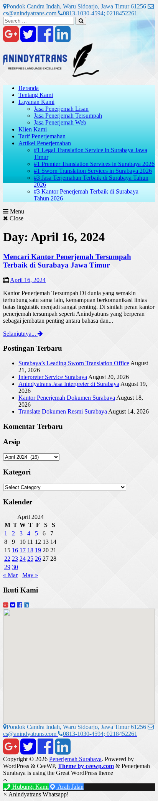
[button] (36, 794)
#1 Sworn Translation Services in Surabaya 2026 (93, 170)
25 (30, 558)
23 (15, 558)
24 (23, 558)
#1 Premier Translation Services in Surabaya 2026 (94, 164)
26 (38, 558)
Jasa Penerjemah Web (60, 122)
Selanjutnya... (20, 333)
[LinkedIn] (63, 38)
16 (15, 550)
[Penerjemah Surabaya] (51, 75)
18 (30, 550)
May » (30, 575)
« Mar (10, 575)
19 (38, 550)
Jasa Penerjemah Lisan (61, 108)
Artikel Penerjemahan (44, 143)
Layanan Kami (36, 101)
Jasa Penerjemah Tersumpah (68, 115)
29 (7, 567)
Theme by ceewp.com (86, 766)
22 (7, 558)
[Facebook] (45, 38)
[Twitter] (28, 38)
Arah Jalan (70, 786)
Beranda (28, 88)
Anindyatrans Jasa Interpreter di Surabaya (68, 384)
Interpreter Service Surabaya (52, 377)
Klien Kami (32, 129)
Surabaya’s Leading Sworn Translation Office (73, 363)
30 (15, 567)
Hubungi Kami (30, 786)
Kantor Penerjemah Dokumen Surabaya (66, 397)
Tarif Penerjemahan (42, 136)
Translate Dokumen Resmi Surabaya (62, 411)
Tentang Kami (35, 95)
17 (23, 550)
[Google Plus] (11, 38)
